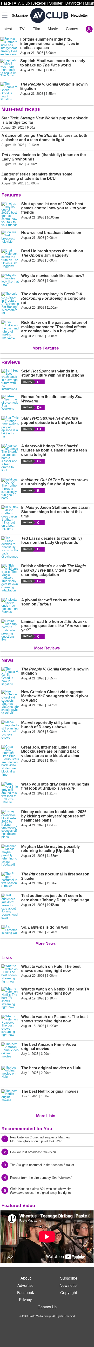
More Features (46, 348)
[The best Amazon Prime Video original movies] (10, 1051)
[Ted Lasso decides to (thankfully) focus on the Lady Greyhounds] (10, 547)
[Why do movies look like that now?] (10, 280)
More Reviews (47, 648)
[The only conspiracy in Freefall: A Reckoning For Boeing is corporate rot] (10, 303)
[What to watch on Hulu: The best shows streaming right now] (10, 973)
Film (36, 29)
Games (72, 29)
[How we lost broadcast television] (10, 237)
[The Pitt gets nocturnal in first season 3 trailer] (10, 880)
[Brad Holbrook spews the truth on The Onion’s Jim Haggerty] (10, 258)
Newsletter (79, 15)
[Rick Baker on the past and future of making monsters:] (10, 329)
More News (45, 943)
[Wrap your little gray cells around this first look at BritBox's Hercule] (10, 793)
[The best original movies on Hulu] (10, 1074)
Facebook (25, 1292)
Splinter (55, 3)
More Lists (45, 1116)
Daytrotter (73, 3)
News (7, 660)
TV (22, 29)
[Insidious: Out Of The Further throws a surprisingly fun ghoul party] (10, 489)
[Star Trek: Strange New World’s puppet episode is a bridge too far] (10, 427)
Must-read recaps (20, 109)
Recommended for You (26, 1128)
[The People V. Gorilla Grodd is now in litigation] (10, 676)
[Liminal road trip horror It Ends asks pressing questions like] (10, 630)
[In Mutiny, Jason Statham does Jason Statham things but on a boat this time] (10, 517)
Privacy (25, 1299)
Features (11, 194)
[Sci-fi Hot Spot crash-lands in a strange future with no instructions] (10, 380)
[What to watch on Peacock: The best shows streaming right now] (10, 1025)
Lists (6, 957)
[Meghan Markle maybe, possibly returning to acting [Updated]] (10, 855)
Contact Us (47, 1307)
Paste (6, 3)
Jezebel (39, 3)
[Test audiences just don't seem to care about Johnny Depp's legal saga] (10, 906)
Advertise (25, 1285)
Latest (6, 29)
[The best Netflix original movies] (10, 1098)
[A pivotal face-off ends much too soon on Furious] (10, 605)
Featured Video (18, 1205)
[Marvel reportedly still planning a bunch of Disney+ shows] (10, 730)
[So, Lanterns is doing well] (10, 929)
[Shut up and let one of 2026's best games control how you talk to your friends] (10, 214)
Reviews (10, 362)
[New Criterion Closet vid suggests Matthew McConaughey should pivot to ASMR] (10, 702)
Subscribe (20, 15)
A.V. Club (22, 3)
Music (53, 29)
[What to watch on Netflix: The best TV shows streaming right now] (10, 998)
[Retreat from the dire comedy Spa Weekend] (10, 402)
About (25, 1278)
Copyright (68, 1292)
